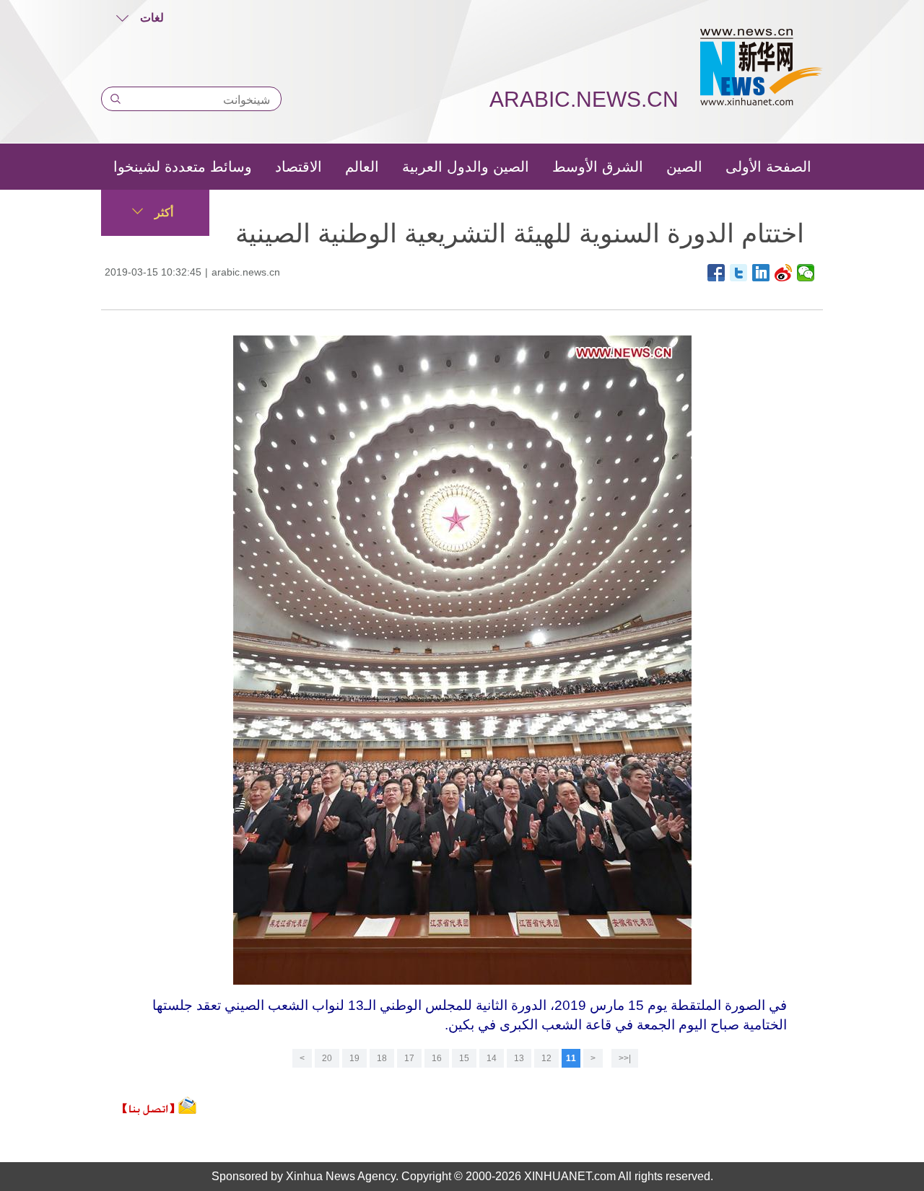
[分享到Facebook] (716, 272)
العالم (362, 167)
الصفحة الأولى (768, 167)
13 (519, 1058)
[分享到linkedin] (761, 272)
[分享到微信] (806, 272)
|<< (625, 1058)
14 (492, 1058)
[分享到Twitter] (739, 272)
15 (464, 1058)
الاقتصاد (298, 167)
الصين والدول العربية (465, 167)
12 (546, 1058)
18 (382, 1058)
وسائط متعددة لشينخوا (182, 167)
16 (437, 1058)
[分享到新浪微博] (784, 272)
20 (327, 1058)
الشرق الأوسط (597, 167)
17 (409, 1058)
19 (354, 1058)
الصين (684, 167)
